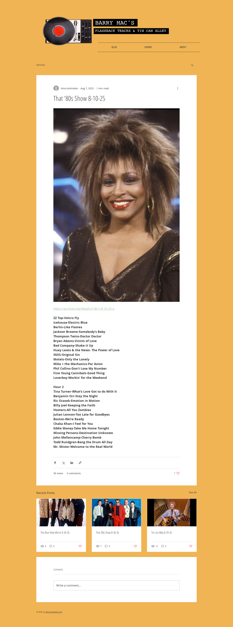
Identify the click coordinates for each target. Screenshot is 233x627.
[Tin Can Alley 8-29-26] (171, 512)
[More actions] (178, 88)
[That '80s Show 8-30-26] (116, 512)
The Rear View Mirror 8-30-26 (55, 532)
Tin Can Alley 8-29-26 (161, 532)
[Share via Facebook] (55, 462)
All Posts (40, 64)
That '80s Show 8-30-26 (107, 532)
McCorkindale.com (54, 612)
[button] (192, 65)
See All (193, 492)
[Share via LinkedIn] (71, 462)
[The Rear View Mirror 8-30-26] (61, 512)
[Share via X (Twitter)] (63, 462)
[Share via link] (80, 462)
